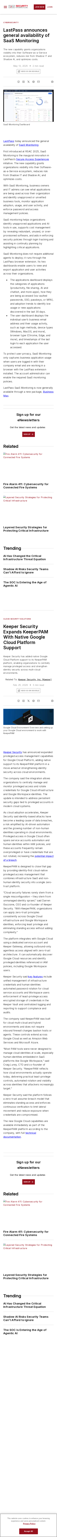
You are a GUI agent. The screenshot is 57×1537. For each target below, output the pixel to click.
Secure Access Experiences (32, 159)
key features (35, 976)
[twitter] (28, 81)
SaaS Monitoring (28, 144)
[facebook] (18, 81)
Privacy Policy (29, 1524)
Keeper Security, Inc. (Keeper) (35, 679)
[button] (5, 7)
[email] (38, 81)
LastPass (8, 141)
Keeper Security (12, 752)
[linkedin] (23, 81)
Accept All (28, 1531)
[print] (52, 81)
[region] (28, 1525)
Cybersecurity (11, 22)
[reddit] (33, 81)
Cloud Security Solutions (17, 619)
